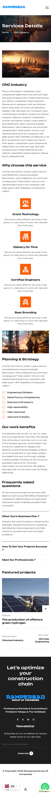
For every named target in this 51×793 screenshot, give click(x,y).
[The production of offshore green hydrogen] (25, 595)
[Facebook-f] (18, 719)
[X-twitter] (23, 719)
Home (5, 32)
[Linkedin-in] (28, 719)
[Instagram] (34, 719)
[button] (45, 787)
